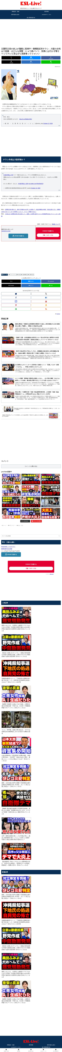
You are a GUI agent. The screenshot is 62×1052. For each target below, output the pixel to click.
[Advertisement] (31, 31)
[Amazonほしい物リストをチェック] (46, 305)
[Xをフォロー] (46, 293)
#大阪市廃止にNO (8, 175)
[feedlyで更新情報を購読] (16, 308)
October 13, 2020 (48, 123)
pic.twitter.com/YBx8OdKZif (36, 183)
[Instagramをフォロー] (16, 301)
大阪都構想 (24, 274)
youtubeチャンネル (15, 1047)
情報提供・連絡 (10, 1045)
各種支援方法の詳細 (6, 231)
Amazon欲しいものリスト (8, 546)
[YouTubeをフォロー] (46, 301)
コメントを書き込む (31, 466)
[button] (59, 536)
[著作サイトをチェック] (16, 293)
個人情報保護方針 (46, 1047)
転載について (56, 224)
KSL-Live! (51, 574)
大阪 (19, 274)
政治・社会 (5, 274)
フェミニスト (13, 274)
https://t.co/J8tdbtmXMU (25, 119)
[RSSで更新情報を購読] (46, 308)
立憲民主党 (31, 274)
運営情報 (31, 1045)
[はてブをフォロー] (46, 297)
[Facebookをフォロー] (16, 297)
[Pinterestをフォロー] (16, 305)
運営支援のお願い (51, 1045)
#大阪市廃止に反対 (23, 183)
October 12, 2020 (35, 188)
